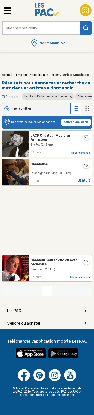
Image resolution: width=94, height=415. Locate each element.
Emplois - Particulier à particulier (37, 75)
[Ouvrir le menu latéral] (7, 10)
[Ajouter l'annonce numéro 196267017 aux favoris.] (84, 165)
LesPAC (47, 310)
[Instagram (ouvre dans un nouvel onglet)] (54, 380)
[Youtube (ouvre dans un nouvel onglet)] (70, 380)
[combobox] (41, 28)
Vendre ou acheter (47, 323)
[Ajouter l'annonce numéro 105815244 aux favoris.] (84, 137)
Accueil (7, 75)
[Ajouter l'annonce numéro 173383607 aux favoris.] (84, 261)
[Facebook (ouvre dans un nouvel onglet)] (24, 380)
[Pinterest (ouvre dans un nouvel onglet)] (39, 380)
